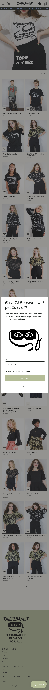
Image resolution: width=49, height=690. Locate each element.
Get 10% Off (25, 378)
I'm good (25, 387)
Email (7, 359)
